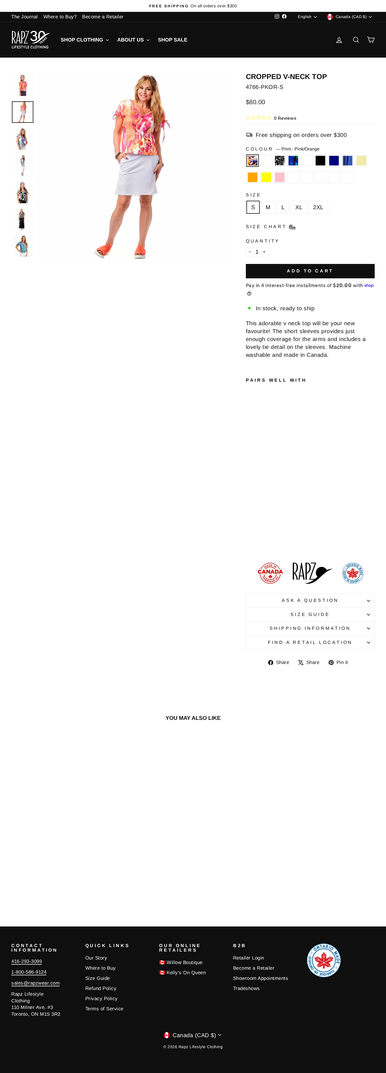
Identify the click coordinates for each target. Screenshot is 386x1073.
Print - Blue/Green (293, 160)
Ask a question (310, 600)
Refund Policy (101, 988)
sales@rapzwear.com (35, 983)
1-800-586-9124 (28, 972)
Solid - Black (320, 160)
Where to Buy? (60, 16)
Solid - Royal (347, 160)
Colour (283, 149)
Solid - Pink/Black (347, 177)
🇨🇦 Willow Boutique (181, 962)
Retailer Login (248, 958)
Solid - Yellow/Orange (307, 177)
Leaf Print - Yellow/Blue (293, 177)
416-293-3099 (26, 961)
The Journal (24, 16)
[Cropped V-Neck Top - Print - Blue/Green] (272, 516)
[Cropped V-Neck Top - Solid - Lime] (249, 529)
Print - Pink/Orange (252, 160)
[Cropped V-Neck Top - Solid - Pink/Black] (249, 542)
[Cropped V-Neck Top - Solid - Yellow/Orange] (257, 536)
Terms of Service (104, 1008)
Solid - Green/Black (320, 177)
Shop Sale (172, 40)
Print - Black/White (279, 160)
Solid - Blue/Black (334, 177)
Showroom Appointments (261, 978)
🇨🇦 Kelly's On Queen (182, 972)
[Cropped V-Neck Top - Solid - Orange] (257, 529)
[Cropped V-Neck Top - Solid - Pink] (272, 529)
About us (131, 40)
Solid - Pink (279, 177)
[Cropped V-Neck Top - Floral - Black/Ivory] (249, 523)
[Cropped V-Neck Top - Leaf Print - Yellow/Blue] (249, 536)
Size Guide (310, 614)
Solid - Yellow (266, 177)
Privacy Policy (101, 998)
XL (298, 207)
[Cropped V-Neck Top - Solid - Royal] (272, 523)
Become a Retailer (103, 16)
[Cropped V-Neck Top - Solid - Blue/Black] (272, 536)
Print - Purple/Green (266, 160)
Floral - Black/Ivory (307, 160)
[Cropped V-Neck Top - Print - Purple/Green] (257, 516)
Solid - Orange (252, 177)
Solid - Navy (334, 160)
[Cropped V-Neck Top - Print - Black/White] (265, 516)
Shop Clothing (83, 40)
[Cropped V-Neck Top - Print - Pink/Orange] (249, 516)
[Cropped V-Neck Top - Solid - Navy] (265, 523)
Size (253, 195)
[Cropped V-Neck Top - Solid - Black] (257, 523)
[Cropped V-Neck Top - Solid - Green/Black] (265, 536)
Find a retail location (310, 642)
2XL (318, 207)
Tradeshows (246, 988)
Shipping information (310, 628)
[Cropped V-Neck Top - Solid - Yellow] (265, 529)
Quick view (54, 857)
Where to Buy (100, 968)
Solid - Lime (361, 160)
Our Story (96, 958)
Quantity (263, 241)
